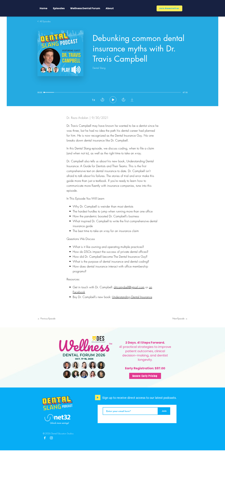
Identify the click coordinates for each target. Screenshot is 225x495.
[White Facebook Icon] (45, 438)
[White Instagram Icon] (51, 438)
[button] (169, 8)
